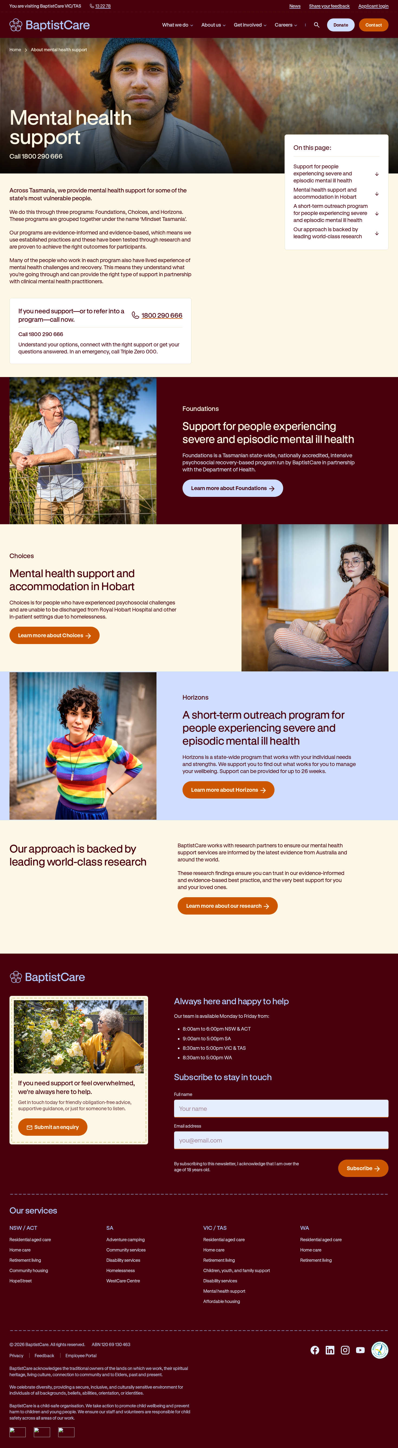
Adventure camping (125, 1239)
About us (211, 24)
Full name (183, 1094)
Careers (283, 24)
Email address (187, 1125)
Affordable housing (221, 1301)
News (295, 5)
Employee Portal (81, 1355)
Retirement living (25, 1260)
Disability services (123, 1260)
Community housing (28, 1270)
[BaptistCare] (49, 24)
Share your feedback (329, 5)
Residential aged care (30, 1239)
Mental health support (224, 1290)
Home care (20, 1249)
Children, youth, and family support (236, 1270)
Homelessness (120, 1270)
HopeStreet (20, 1280)
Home (15, 49)
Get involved (248, 24)
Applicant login (373, 5)
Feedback (44, 1355)
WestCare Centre (123, 1280)
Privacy (16, 1355)
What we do (175, 24)
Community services (126, 1249)
